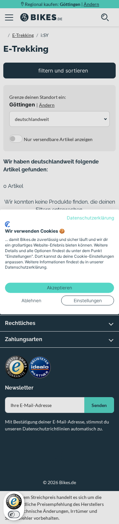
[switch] (14, 514)
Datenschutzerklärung (90, 217)
